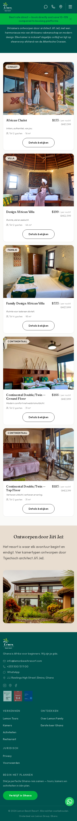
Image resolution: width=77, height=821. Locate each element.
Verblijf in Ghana (20, 795)
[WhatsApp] (45, 6)
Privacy (7, 756)
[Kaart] (60, 6)
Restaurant (9, 739)
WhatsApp (13, 672)
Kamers (7, 725)
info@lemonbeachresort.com (24, 661)
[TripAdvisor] (10, 685)
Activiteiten (9, 732)
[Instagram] (4, 685)
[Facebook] (16, 685)
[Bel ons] (53, 6)
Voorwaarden (11, 763)
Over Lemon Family (52, 718)
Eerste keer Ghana (52, 725)
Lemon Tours (10, 718)
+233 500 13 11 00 (17, 666)
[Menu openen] (70, 6)
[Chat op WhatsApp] (69, 801)
